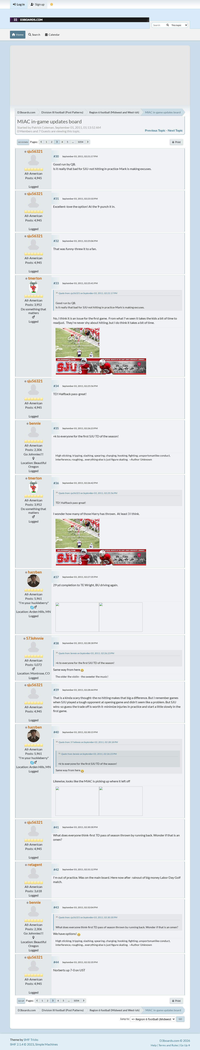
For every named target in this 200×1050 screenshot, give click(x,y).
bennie (35, 423)
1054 (80, 141)
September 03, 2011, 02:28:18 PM (80, 643)
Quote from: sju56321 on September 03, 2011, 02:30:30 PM (88, 917)
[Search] (168, 25)
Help (154, 1045)
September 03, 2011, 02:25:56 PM (80, 386)
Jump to (124, 1018)
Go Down (23, 142)
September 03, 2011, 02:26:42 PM (80, 483)
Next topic (175, 130)
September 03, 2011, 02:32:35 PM (80, 962)
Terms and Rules (168, 1045)
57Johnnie (35, 638)
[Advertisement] (100, 72)
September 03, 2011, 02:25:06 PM (80, 241)
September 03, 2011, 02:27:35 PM (80, 577)
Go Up (21, 1001)
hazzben (35, 572)
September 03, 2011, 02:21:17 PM (80, 156)
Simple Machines (46, 1044)
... (73, 141)
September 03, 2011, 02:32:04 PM (80, 907)
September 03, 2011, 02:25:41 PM (80, 283)
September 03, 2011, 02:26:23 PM (80, 428)
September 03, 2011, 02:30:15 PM (80, 732)
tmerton (35, 278)
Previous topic (155, 130)
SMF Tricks (31, 1039)
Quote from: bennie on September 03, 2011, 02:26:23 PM (86, 653)
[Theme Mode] (51, 4)
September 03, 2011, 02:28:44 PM (80, 690)
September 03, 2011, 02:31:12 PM (80, 869)
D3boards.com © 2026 (175, 1040)
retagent (35, 864)
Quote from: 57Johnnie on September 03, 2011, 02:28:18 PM (88, 742)
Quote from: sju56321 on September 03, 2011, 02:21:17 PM (88, 293)
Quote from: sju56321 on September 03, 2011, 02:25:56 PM (88, 493)
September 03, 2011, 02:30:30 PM (80, 827)
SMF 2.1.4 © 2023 (22, 1044)
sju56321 (35, 151)
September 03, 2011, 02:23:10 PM (80, 198)
